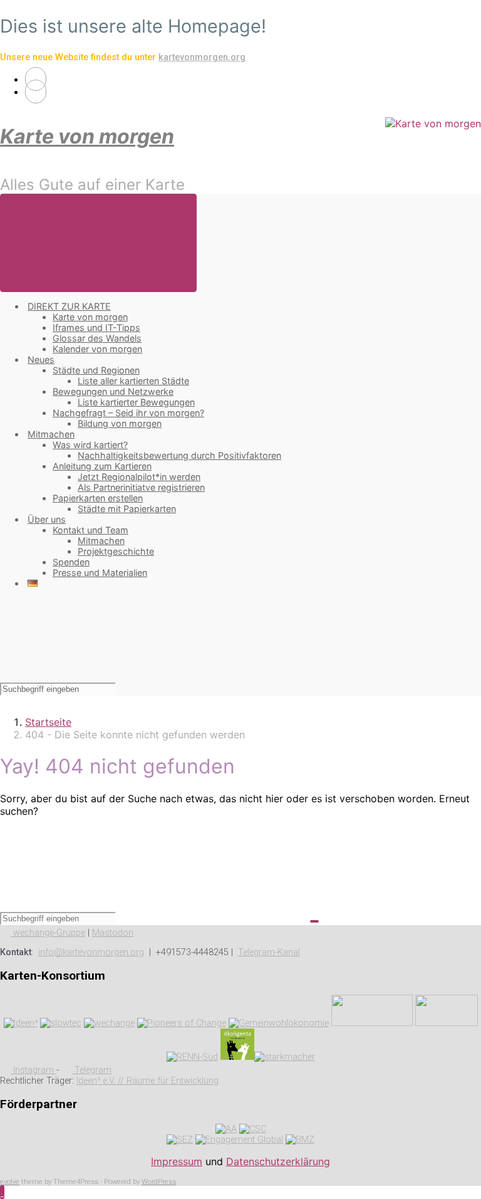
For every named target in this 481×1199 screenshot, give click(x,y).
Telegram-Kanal (269, 952)
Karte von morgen (87, 136)
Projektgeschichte (116, 551)
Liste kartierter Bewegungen (136, 402)
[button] (2, 1192)
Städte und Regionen (96, 370)
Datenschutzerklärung (278, 1161)
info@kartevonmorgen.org (91, 952)
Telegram (91, 1070)
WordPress (159, 1182)
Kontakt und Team (90, 530)
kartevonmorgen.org (202, 57)
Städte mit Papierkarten (127, 508)
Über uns (47, 519)
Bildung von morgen (120, 423)
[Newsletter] (35, 91)
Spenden (71, 562)
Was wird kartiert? (90, 444)
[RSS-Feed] (35, 79)
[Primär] (98, 243)
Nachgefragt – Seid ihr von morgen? (128, 412)
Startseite (48, 722)
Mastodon (112, 933)
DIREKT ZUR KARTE (69, 306)
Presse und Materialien (100, 572)
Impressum (176, 1161)
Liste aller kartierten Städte (133, 380)
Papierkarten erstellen (98, 498)
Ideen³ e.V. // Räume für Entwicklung (147, 1081)
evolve (9, 1182)
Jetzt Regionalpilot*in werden (139, 476)
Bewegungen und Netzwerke (113, 391)
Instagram (33, 1070)
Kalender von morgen (97, 348)
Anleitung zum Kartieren (102, 466)
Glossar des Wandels (97, 338)
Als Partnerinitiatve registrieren (141, 487)
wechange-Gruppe (48, 933)
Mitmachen (51, 434)
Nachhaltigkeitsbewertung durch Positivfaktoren (179, 455)
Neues (41, 359)
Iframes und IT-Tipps (96, 327)
